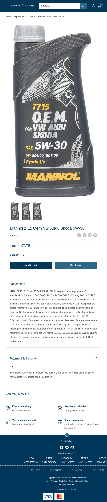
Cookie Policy (66, 441)
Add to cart (31, 265)
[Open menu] (7, 6)
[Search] (83, 6)
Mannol (14, 235)
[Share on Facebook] (79, 235)
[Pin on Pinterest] (85, 235)
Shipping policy (56, 470)
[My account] (93, 5)
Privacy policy (76, 470)
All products (19, 17)
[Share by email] (95, 235)
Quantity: (15, 255)
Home (8, 17)
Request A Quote (67, 453)
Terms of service (98, 470)
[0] (99, 6)
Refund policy (35, 470)
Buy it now (76, 265)
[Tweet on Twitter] (90, 235)
